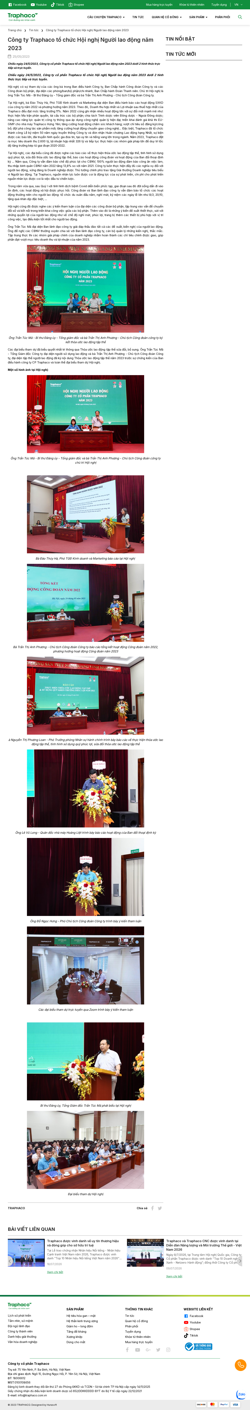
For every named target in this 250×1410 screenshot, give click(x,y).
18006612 (19, 1378)
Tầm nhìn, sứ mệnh (20, 1321)
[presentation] (10, 1261)
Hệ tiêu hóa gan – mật (81, 1316)
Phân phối (131, 1326)
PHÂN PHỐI (222, 17)
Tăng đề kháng (76, 1331)
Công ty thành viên (20, 1331)
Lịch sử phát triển (19, 1315)
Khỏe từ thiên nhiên (191, 4)
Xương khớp (74, 1337)
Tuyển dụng (219, 4)
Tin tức (138, 17)
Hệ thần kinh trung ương (82, 1321)
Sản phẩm (196, 17)
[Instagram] (168, 1349)
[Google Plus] (147, 1349)
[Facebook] (127, 1349)
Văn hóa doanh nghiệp (22, 1342)
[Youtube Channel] (137, 1349)
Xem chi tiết (55, 1276)
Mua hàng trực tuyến (159, 4)
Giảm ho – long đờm (79, 1326)
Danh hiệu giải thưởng (22, 1336)
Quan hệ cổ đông (165, 17)
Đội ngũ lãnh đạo (19, 1326)
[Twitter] (158, 1349)
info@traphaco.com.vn (27, 1395)
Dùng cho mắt (75, 1342)
